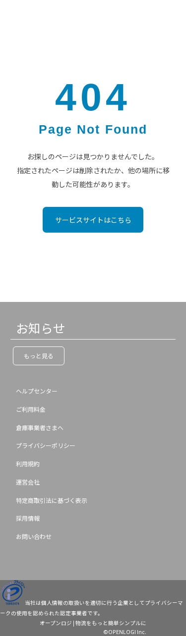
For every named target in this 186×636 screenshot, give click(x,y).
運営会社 (28, 482)
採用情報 (28, 518)
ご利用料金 (31, 409)
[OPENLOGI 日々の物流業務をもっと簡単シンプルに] (27, 15)
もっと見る (39, 355)
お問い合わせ (34, 536)
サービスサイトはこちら (93, 220)
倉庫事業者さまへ (39, 427)
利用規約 (28, 463)
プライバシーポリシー (45, 445)
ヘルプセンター (37, 391)
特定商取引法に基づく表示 (51, 500)
